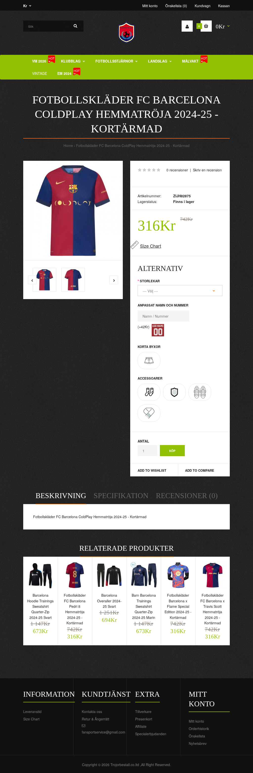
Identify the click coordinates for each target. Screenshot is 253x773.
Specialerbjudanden (150, 733)
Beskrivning (61, 495)
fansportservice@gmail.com (103, 732)
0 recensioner (177, 169)
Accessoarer (150, 378)
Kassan (224, 5)
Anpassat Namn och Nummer (163, 305)
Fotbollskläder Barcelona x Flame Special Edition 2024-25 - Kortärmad (178, 606)
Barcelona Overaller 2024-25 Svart (109, 601)
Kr (25, 5)
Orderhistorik (199, 728)
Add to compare (199, 470)
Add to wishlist (152, 470)
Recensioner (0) (187, 495)
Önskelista (197, 735)
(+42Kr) (143, 326)
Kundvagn (203, 5)
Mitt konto (150, 5)
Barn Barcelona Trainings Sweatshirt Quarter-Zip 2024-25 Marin (144, 606)
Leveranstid (32, 711)
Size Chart (150, 246)
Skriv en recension (207, 169)
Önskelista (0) (176, 5)
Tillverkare (143, 711)
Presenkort (143, 718)
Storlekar (150, 281)
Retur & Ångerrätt (95, 718)
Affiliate (141, 726)
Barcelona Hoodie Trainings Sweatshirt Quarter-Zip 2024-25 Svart (40, 606)
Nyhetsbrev (198, 743)
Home (68, 145)
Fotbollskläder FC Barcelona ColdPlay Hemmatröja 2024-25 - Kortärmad (133, 145)
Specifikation (121, 495)
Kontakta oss (92, 711)
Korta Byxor (149, 346)
